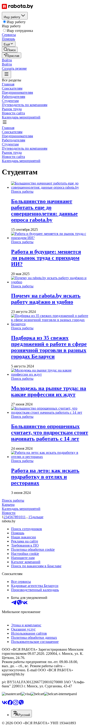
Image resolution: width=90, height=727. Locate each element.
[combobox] (21, 713)
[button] (7, 60)
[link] (10, 49)
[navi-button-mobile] (6, 74)
